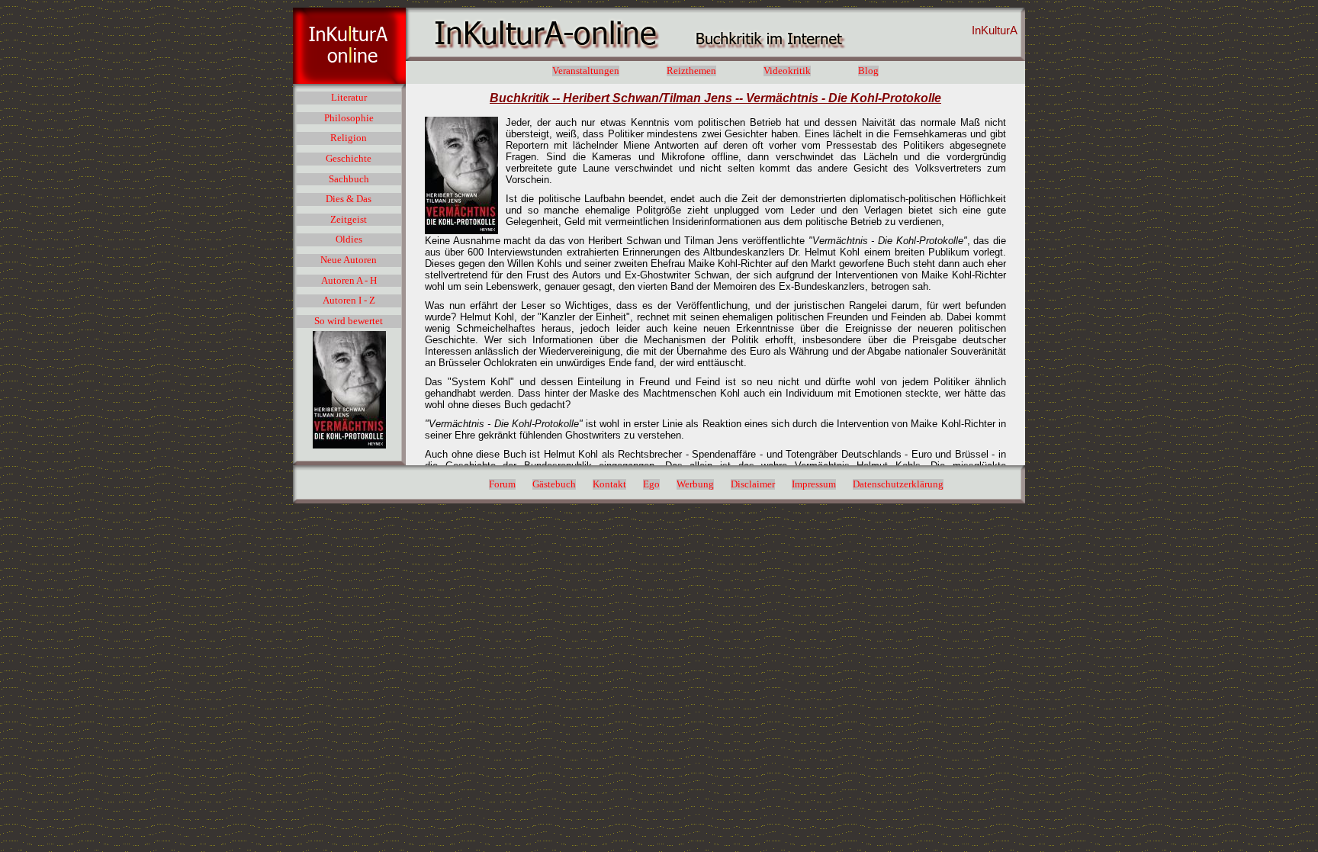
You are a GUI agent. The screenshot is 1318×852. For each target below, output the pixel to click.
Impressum (814, 484)
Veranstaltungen (585, 71)
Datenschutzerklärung (898, 484)
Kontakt (609, 484)
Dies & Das (348, 199)
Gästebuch (554, 484)
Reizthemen (691, 71)
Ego (651, 484)
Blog (868, 71)
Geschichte (348, 158)
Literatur (349, 97)
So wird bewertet (348, 321)
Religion (348, 138)
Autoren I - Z (349, 300)
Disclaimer (753, 484)
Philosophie (349, 118)
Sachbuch (349, 179)
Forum (502, 484)
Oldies (349, 239)
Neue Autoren (348, 260)
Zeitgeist (348, 219)
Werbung (695, 484)
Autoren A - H (349, 280)
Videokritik (787, 71)
